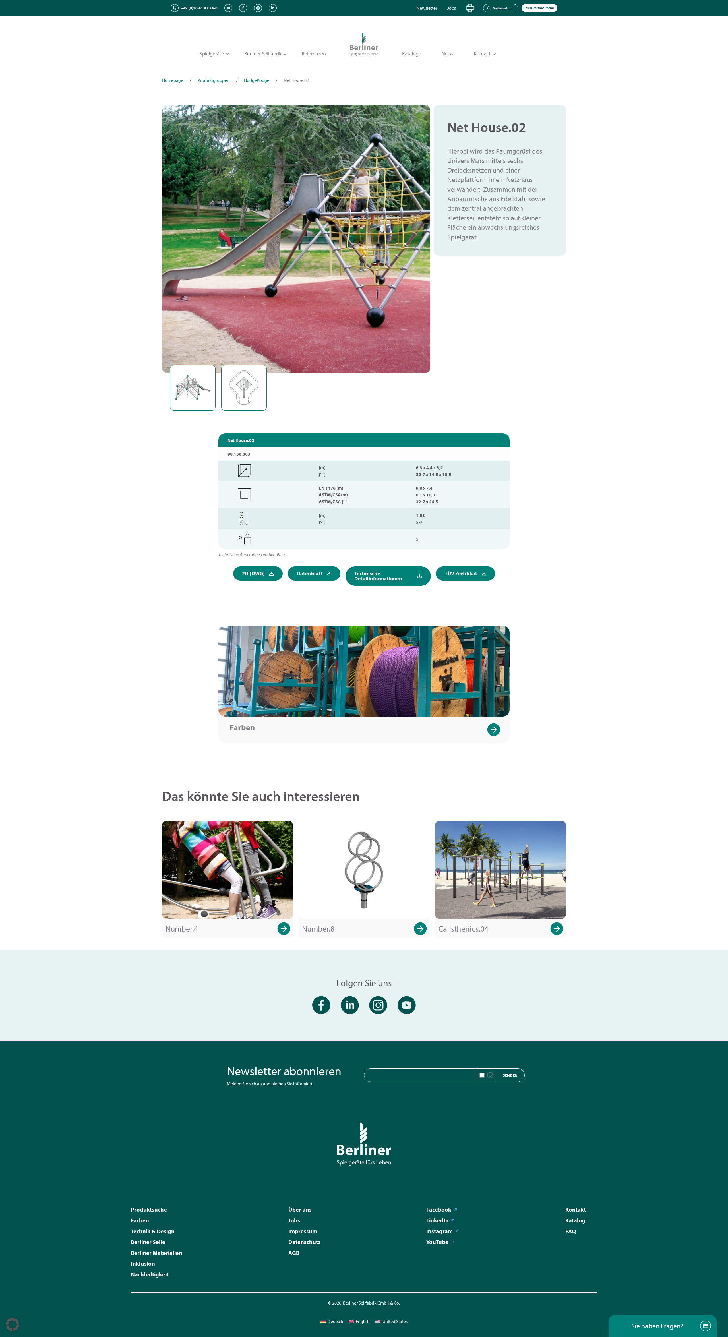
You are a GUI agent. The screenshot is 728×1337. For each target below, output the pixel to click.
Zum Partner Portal (539, 8)
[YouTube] (228, 8)
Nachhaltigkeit (150, 1274)
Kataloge (411, 53)
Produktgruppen (213, 80)
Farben (242, 727)
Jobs (451, 8)
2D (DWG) (253, 573)
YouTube (437, 1241)
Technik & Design (153, 1231)
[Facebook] (243, 8)
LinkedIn (437, 1220)
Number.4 (182, 929)
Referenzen (314, 53)
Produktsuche (149, 1209)
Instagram (439, 1231)
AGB (293, 1252)
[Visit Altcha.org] (490, 1075)
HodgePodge (256, 80)
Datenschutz (304, 1241)
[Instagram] (258, 8)
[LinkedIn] (273, 8)
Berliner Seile (148, 1241)
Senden (510, 1075)
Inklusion (143, 1263)
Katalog (575, 1220)
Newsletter (427, 8)
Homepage (172, 80)
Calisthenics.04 (463, 929)
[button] (12, 1324)
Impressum (302, 1231)
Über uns (300, 1209)
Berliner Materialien (156, 1252)
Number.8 (318, 929)
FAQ (570, 1231)
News (447, 53)
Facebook (438, 1209)
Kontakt (575, 1209)
